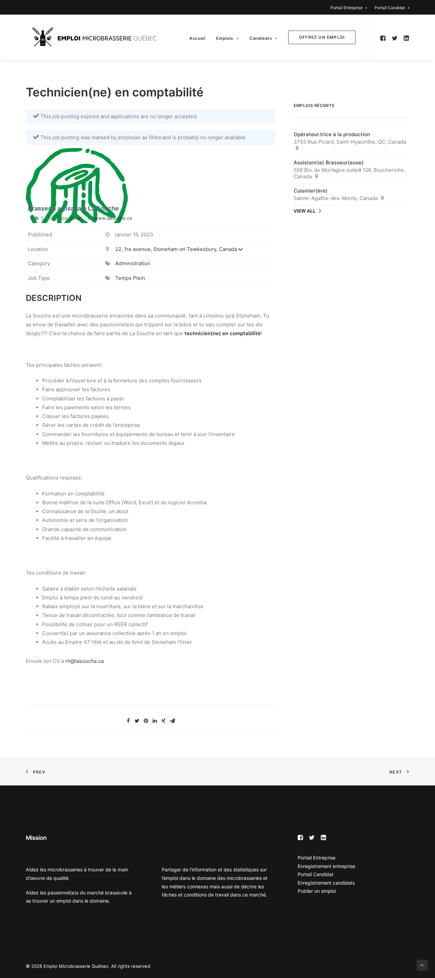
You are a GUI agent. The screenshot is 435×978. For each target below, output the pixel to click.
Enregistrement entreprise (326, 866)
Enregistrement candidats (326, 883)
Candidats (260, 38)
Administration (132, 263)
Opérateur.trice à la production (332, 134)
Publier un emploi (317, 891)
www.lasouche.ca (113, 218)
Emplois (224, 38)
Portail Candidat (390, 7)
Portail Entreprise (346, 7)
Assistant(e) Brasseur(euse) (329, 162)
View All (305, 211)
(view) (75, 218)
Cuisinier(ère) (311, 190)
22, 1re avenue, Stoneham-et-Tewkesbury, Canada (176, 249)
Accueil (197, 38)
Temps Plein (130, 278)
